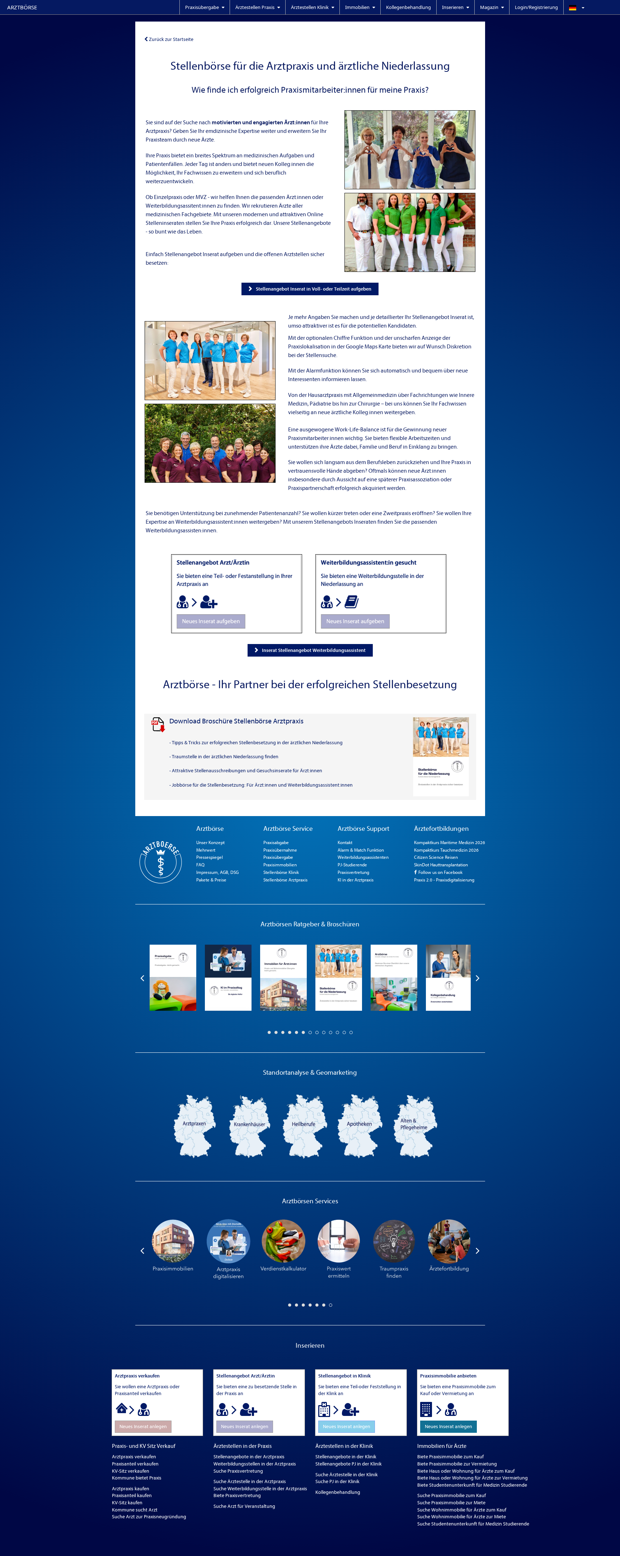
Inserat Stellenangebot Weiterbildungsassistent (314, 650)
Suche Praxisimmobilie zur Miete (451, 1503)
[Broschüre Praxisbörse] (394, 978)
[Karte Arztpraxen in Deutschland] (194, 1126)
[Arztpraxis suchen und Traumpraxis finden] (394, 1250)
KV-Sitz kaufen (127, 1503)
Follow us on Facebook (439, 872)
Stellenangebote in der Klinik (345, 1457)
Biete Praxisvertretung (237, 1495)
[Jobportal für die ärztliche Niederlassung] (210, 443)
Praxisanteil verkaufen (135, 1464)
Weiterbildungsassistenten (363, 857)
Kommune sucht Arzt (135, 1510)
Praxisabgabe (276, 842)
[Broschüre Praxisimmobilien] (283, 978)
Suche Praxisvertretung (238, 1471)
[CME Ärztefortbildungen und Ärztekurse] (449, 1250)
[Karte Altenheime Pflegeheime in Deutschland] (415, 1126)
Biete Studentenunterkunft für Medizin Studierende (472, 1485)
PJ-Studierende (352, 864)
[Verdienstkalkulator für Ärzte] (283, 1250)
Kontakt (345, 842)
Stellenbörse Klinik (281, 872)
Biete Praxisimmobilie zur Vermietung (457, 1464)
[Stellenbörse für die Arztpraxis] (409, 232)
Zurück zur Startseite (171, 39)
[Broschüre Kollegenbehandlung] (449, 978)
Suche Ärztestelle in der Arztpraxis (249, 1481)
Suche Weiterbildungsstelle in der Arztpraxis (260, 1489)
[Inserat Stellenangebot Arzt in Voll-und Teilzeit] (236, 593)
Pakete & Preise (211, 880)
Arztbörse (22, 7)
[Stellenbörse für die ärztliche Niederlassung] (409, 149)
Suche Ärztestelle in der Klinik (346, 1475)
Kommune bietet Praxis (136, 1478)
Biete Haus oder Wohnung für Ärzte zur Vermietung (472, 1478)
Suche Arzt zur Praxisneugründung (149, 1517)
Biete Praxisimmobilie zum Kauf (450, 1457)
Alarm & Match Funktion (361, 850)
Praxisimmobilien (280, 864)
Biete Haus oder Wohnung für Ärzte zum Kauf (466, 1471)
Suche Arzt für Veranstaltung (244, 1506)
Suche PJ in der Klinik (337, 1481)
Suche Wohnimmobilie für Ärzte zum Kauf (461, 1510)
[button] (591, 7)
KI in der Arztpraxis (356, 880)
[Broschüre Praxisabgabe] (173, 978)
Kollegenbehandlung (408, 7)
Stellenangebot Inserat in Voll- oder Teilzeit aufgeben (313, 289)
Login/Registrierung (536, 7)
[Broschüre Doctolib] (228, 978)
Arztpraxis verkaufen (134, 1457)
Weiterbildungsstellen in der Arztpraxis (254, 1464)
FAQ (200, 864)
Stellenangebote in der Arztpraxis (249, 1457)
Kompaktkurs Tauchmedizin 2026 (446, 850)
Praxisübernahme (280, 850)
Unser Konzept (210, 842)
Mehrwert (205, 850)
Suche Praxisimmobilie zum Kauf (451, 1495)
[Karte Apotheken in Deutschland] (360, 1126)
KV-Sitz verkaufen (130, 1471)
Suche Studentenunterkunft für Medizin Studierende (473, 1524)
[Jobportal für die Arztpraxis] (210, 360)
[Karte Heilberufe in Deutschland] (305, 1126)
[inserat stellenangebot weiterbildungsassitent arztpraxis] (380, 593)
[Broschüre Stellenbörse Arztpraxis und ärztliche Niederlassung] (338, 978)
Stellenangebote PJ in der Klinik (348, 1464)
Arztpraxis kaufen (130, 1489)
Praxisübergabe (278, 857)
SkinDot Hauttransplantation (441, 864)
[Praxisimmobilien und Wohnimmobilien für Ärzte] (173, 1250)
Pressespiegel (209, 857)
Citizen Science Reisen (436, 857)
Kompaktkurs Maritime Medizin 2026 (449, 842)
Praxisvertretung (353, 872)
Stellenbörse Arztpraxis (285, 880)
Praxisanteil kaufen (132, 1495)
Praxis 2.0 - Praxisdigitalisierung (444, 880)
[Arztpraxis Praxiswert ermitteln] (338, 1250)
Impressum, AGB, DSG (217, 872)
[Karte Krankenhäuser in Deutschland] (249, 1126)
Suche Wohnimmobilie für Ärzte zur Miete (461, 1517)
